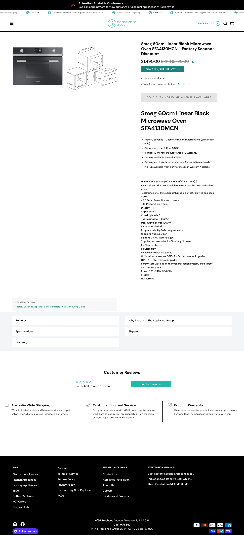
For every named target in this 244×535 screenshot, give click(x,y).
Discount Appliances (25, 474)
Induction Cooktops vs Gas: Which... (170, 479)
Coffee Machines (23, 496)
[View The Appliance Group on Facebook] (22, 524)
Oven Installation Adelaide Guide (168, 484)
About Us (108, 485)
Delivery (63, 468)
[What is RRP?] (193, 62)
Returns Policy (66, 479)
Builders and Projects (116, 496)
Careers (108, 490)
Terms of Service (68, 473)
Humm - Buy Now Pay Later (75, 490)
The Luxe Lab (20, 507)
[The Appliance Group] (122, 23)
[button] (225, 23)
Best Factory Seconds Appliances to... (171, 473)
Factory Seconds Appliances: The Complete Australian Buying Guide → (51, 306)
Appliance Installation (116, 479)
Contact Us (110, 474)
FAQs (61, 495)
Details (181, 84)
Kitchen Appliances (24, 479)
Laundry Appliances (24, 485)
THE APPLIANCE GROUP (115, 467)
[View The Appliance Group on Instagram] (14, 524)
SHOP (15, 467)
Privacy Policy (66, 484)
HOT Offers (19, 501)
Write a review (151, 384)
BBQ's (16, 490)
